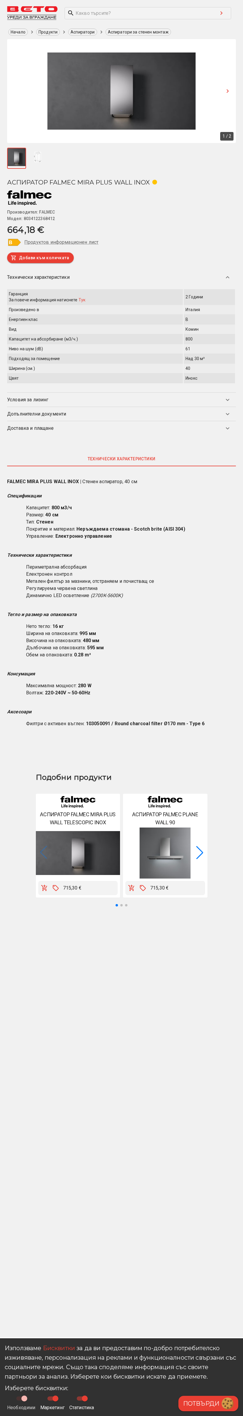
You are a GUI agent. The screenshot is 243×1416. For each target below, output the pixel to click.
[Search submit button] (221, 13)
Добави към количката (44, 257)
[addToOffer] (56, 888)
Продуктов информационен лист (61, 242)
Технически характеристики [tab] (122, 458)
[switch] (55, 1398)
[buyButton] (44, 888)
